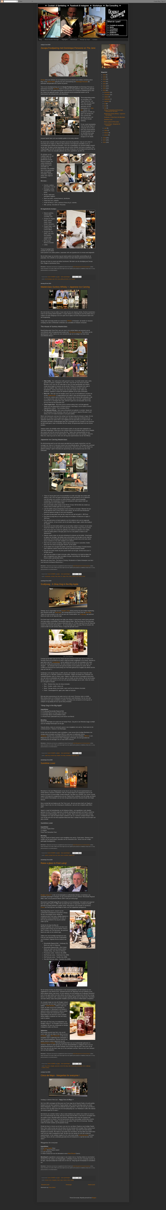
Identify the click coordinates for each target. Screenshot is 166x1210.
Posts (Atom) (52, 1187)
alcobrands (47, 576)
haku (59, 576)
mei (105, 108)
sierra (62, 855)
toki (77, 576)
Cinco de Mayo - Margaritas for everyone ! (60, 1075)
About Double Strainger (52, 39)
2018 (104, 137)
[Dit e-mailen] (73, 277)
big (49, 755)
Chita (56, 576)
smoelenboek (56, 662)
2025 (104, 77)
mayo (61, 1180)
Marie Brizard (71, 1153)
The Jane (56, 88)
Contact (95, 39)
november (107, 94)
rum (70, 279)
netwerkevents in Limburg (48, 1043)
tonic (73, 855)
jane (53, 279)
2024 (104, 79)
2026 (104, 74)
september (107, 99)
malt (69, 1066)
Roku (70, 576)
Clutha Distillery (50, 1005)
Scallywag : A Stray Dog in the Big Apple (59, 584)
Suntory (74, 576)
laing (64, 755)
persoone (66, 279)
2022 (104, 83)
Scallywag (83, 614)
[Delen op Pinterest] (80, 277)
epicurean (57, 1066)
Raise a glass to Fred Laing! (54, 863)
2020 (104, 88)
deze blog (88, 612)
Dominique (49, 279)
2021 (104, 86)
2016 (104, 142)
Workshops (73, 39)
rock (84, 1066)
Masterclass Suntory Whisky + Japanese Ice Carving (65, 287)
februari (106, 132)
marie (58, 1180)
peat (75, 1066)
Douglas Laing (65, 610)
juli (105, 103)
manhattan (68, 755)
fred (62, 755)
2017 (104, 140)
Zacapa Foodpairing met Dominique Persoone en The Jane (68, 48)
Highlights (65, 39)
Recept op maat (85, 39)
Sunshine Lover (48, 763)
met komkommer (83, 1135)
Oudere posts (91, 1184)
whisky (80, 576)
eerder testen (52, 395)
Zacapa (43, 80)
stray (78, 755)
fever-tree (55, 855)
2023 (104, 81)
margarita (54, 1180)
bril (45, 279)
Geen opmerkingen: (65, 276)
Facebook (43, 1036)
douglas (58, 755)
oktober (106, 97)
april (105, 128)
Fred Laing (58, 612)
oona (59, 279)
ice (61, 576)
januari (106, 135)
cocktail (52, 755)
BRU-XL (86, 736)
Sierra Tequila (48, 1148)
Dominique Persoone (82, 81)
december (107, 92)
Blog (40, 39)
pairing (61, 279)
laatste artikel (51, 81)
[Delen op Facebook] (79, 277)
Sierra (44, 1150)
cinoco (48, 1066)
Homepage (69, 1184)
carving (52, 576)
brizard (46, 1180)
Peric (67, 576)
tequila (70, 855)
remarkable (79, 1066)
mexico (65, 1180)
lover (59, 855)
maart (106, 130)
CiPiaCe (69, 321)
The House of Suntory (75, 332)
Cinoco (43, 907)
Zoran (83, 576)
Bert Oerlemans (55, 1036)
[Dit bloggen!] (75, 277)
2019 (104, 90)
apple (46, 755)
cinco (50, 1180)
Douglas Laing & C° (46, 895)
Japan (64, 576)
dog (55, 755)
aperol (46, 855)
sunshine (66, 855)
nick (56, 279)
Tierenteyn (44, 736)
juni (105, 106)
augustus (106, 101)
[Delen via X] (77, 277)
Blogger (94, 1197)
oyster (72, 1066)
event (61, 1066)
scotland (43, 1067)
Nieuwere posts (45, 1184)
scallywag (73, 755)
